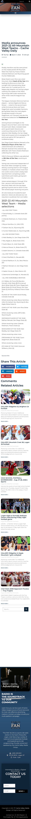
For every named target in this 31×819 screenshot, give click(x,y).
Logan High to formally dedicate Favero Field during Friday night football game (14, 517)
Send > (22, 791)
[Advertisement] (15, 639)
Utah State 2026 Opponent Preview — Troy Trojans (15, 590)
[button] (15, 12)
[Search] (29, 1)
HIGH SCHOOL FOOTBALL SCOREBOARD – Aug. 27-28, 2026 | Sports (14, 480)
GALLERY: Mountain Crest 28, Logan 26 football (15, 443)
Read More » (4, 421)
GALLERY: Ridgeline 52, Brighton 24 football (15, 407)
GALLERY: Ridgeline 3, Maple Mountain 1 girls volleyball (12, 554)
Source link (5, 355)
